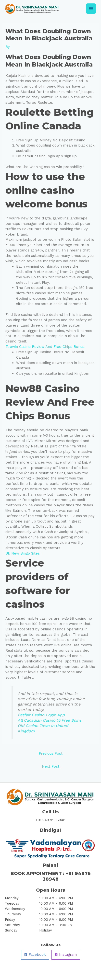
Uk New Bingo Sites (22, 553)
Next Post (50, 766)
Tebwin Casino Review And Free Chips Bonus (44, 346)
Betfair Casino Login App (41, 715)
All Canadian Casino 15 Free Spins (49, 720)
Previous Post (51, 753)
